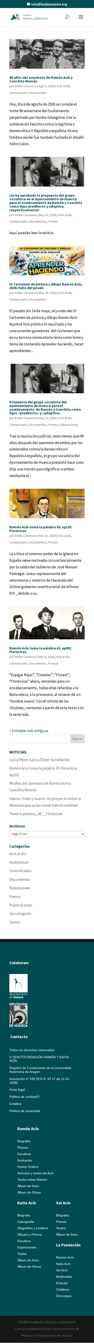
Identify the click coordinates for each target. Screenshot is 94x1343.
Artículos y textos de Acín (35, 1173)
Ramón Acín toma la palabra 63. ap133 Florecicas (40, 529)
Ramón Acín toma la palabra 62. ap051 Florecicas (40, 650)
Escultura (24, 1154)
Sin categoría (20, 913)
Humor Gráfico (28, 1167)
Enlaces (62, 1283)
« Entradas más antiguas (28, 730)
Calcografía (25, 1222)
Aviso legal (17, 1089)
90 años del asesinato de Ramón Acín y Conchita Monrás (41, 79)
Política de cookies (24, 1097)
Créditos (15, 1104)
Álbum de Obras (29, 1192)
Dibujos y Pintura (29, 1234)
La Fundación (68, 1245)
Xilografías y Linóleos (32, 1228)
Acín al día (63, 86)
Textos (22, 1254)
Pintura (22, 1147)
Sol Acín (62, 1270)
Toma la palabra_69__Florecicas (36, 813)
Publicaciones (69, 425)
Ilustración (24, 1160)
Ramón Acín (65, 1257)
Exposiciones (19, 887)
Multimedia (64, 1276)
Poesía (61, 1222)
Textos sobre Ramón (32, 1179)
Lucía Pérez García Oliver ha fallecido (39, 759)
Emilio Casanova (26, 86)
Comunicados (18, 93)
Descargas (64, 1296)
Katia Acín (26, 1202)
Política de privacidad (24, 1111)
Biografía (23, 1141)
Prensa (53, 221)
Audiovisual (19, 862)
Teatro (14, 922)
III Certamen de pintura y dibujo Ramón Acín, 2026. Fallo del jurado (45, 286)
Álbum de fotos (28, 1186)
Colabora (62, 1289)
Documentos (38, 93)
